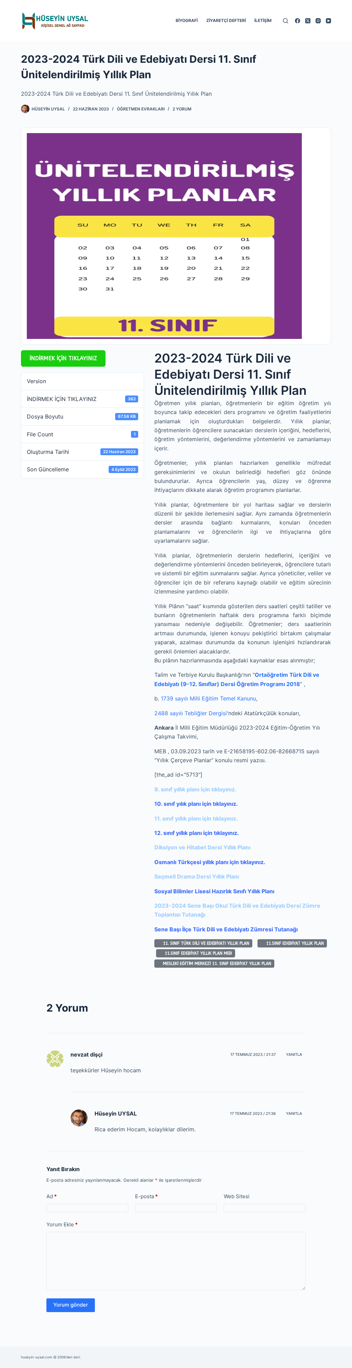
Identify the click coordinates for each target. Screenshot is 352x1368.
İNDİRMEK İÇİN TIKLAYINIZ (63, 358)
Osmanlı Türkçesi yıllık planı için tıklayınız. (209, 862)
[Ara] (285, 20)
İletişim (263, 20)
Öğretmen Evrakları (141, 108)
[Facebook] (297, 20)
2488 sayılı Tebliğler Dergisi (190, 713)
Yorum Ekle (62, 1224)
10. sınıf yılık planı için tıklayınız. (196, 803)
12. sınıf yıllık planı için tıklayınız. (196, 832)
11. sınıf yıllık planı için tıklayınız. (196, 818)
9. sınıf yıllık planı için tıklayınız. (195, 789)
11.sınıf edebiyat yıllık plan (293, 943)
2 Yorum (182, 108)
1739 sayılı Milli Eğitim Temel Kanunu (208, 698)
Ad (51, 1196)
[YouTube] (328, 20)
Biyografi (187, 20)
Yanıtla (294, 1054)
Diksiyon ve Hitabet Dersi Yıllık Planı (202, 847)
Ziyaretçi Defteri (226, 20)
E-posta (146, 1196)
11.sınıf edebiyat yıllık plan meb (197, 953)
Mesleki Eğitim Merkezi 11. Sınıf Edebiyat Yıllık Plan (215, 963)
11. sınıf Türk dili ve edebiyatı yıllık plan (204, 943)
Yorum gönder (70, 1304)
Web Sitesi (237, 1196)
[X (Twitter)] (307, 20)
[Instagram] (318, 20)
